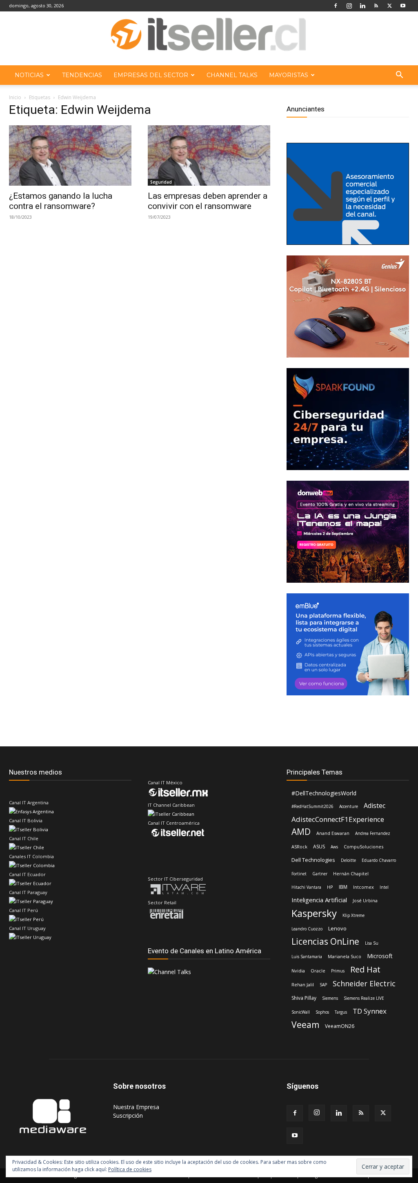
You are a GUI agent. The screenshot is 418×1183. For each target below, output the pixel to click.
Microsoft (380, 956)
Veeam (305, 1025)
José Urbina (365, 900)
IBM (343, 886)
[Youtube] (403, 5)
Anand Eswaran (332, 833)
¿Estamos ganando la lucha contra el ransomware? (60, 201)
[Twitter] (389, 5)
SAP (323, 985)
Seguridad (161, 182)
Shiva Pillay (303, 997)
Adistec (374, 805)
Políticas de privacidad (366, 1175)
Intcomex (363, 887)
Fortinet (299, 874)
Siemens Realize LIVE (364, 998)
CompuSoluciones (363, 846)
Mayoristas (288, 75)
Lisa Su (371, 943)
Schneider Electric (364, 983)
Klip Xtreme (353, 915)
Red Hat (365, 969)
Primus (338, 971)
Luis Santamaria (306, 956)
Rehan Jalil (302, 984)
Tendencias (82, 75)
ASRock (299, 846)
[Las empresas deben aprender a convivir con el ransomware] (209, 155)
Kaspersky (314, 913)
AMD (301, 832)
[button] (399, 76)
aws (334, 847)
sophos (322, 1012)
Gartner (319, 874)
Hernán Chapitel (351, 873)
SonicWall (300, 1012)
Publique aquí (260, 1175)
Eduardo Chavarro (379, 860)
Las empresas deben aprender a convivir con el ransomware (207, 201)
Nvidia (298, 971)
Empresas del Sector (150, 75)
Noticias (29, 75)
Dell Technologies (313, 859)
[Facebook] (335, 5)
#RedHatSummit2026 (312, 806)
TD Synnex (370, 1011)
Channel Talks (232, 75)
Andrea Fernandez (372, 833)
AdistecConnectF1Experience (337, 819)
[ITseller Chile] (209, 38)
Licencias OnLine (325, 941)
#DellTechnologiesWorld (323, 793)
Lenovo (337, 928)
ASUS (319, 846)
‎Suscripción (128, 1115)
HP (330, 887)
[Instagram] (349, 5)
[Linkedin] (362, 5)
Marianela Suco (344, 956)
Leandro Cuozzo (306, 929)
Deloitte (348, 860)
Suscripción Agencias (308, 1175)
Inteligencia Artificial (319, 900)
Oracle (318, 971)
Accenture (348, 806)
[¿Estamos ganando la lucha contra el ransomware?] (70, 155)
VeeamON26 (339, 1026)
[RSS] (376, 5)
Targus (341, 1012)
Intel (384, 887)
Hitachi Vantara (306, 887)
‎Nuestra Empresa (136, 1107)
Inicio (15, 97)
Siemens (330, 998)
